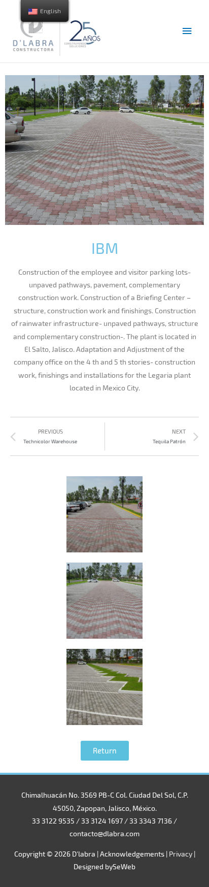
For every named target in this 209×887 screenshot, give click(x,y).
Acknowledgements (132, 853)
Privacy (180, 853)
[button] (105, 751)
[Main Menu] (187, 31)
